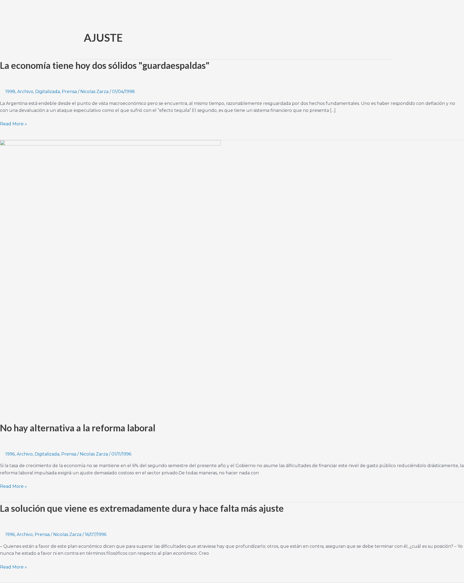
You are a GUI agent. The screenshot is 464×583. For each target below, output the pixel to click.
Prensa (69, 91)
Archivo (25, 91)
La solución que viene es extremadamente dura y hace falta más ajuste (142, 508)
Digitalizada (47, 91)
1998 (10, 91)
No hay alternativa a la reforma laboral (77, 427)
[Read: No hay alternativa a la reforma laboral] (110, 277)
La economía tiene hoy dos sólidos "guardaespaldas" (104, 65)
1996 (10, 454)
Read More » (13, 123)
